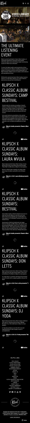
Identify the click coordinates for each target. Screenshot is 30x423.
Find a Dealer (15, 361)
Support (15, 370)
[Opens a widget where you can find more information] (24, 420)
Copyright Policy (15, 387)
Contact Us (15, 372)
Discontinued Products (15, 368)
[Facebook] (12, 392)
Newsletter (15, 376)
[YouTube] (17, 392)
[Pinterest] (20, 392)
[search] (25, 3)
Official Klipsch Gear (15, 365)
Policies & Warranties (15, 385)
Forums (15, 378)
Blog (15, 375)
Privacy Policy (15, 384)
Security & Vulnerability (15, 388)
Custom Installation (15, 364)
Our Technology (15, 381)
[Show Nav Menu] (28, 3)
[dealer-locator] (23, 3)
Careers (15, 382)
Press (15, 373)
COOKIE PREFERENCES (15, 417)
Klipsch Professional (15, 362)
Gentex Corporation (14, 414)
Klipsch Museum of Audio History (15, 379)
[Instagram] (15, 392)
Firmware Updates (15, 367)
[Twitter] (10, 392)
